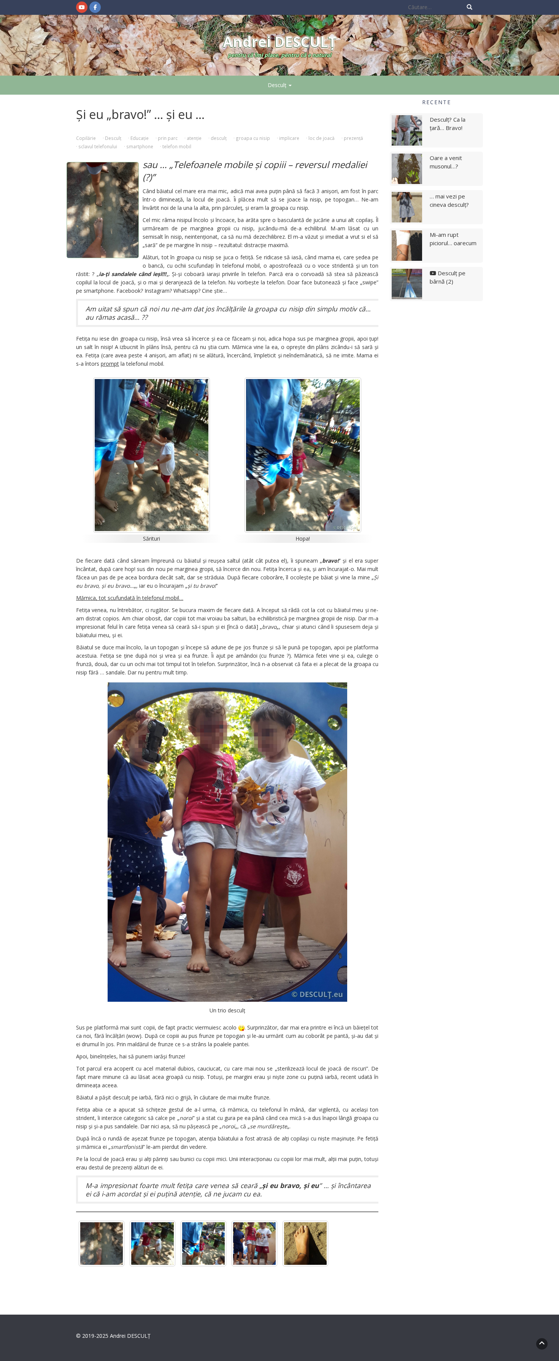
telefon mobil (176, 146)
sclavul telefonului (97, 146)
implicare (289, 138)
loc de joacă (321, 138)
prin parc (168, 138)
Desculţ (278, 85)
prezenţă (353, 138)
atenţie (194, 138)
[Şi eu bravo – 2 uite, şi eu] (101, 1243)
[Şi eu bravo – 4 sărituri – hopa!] (203, 1243)
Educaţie (139, 138)
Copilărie (86, 138)
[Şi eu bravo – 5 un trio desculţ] (254, 1243)
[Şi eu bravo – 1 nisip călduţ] (305, 1243)
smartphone (139, 146)
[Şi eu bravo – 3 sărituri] (152, 1243)
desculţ (219, 138)
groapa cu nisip (253, 138)
